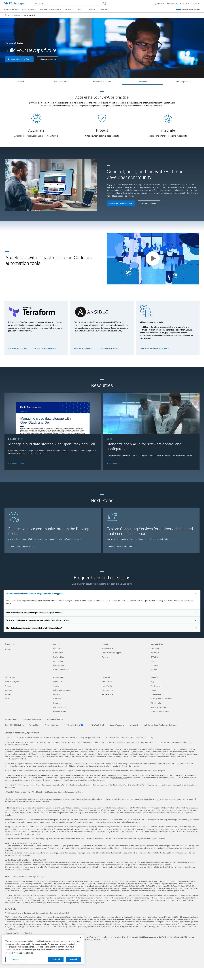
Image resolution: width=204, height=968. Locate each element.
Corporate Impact (59, 707)
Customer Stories (59, 711)
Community (155, 648)
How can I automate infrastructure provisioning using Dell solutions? (34, 613)
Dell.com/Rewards (96, 939)
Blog (152, 682)
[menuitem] (29, 9)
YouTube (154, 670)
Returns (105, 657)
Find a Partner (107, 682)
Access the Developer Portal (19, 59)
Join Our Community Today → (23, 546)
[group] (36, 328)
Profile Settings (58, 657)
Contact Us (155, 653)
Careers (56, 686)
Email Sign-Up (156, 694)
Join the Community (47, 59)
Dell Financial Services (55, 719)
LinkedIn (154, 661)
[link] (172, 3)
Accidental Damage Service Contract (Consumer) (61, 766)
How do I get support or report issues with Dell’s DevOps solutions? (34, 628)
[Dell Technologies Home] (14, 3)
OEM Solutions (107, 690)
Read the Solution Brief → (19, 348)
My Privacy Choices (71, 725)
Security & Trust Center (159, 707)
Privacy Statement (51, 725)
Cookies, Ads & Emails (96, 725)
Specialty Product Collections (161, 699)
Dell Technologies (11, 719)
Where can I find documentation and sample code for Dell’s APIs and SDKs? (37, 620)
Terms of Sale (34, 725)
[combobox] (69, 3)
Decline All (56, 959)
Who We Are (57, 682)
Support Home (107, 648)
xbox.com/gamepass (24, 801)
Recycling (56, 703)
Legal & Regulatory (117, 725)
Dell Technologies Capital (62, 690)
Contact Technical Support (111, 653)
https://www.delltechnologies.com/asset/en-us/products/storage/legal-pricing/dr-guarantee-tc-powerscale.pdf (140, 785)
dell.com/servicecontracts (17, 759)
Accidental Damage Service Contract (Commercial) (120, 766)
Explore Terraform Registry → (46, 348)
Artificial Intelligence (12, 682)
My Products (58, 661)
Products (8, 686)
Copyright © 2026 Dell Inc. (14, 725)
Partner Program (108, 694)
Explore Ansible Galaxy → (110, 348)
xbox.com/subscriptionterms (94, 799)
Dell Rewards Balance (61, 670)
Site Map (8, 649)
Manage (16, 959)
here (11, 815)
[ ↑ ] (28, 759)
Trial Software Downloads (160, 711)
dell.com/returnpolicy (145, 737)
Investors (56, 694)
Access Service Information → (121, 546)
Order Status (58, 653)
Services (8, 694)
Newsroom (57, 699)
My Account (57, 648)
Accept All (73, 959)
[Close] (80, 937)
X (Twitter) (154, 657)
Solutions (8, 690)
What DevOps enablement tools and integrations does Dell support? (34, 593)
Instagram (154, 665)
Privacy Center (156, 703)
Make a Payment (59, 665)
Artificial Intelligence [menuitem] (11, 9)
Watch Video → (113, 463)
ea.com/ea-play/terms (41, 801)
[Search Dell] (103, 3)
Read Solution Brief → (17, 463)
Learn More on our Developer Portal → (155, 348)
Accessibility (134, 725)
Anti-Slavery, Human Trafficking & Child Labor (160, 725)
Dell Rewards (155, 686)
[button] (160, 3)
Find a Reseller (107, 686)
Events (153, 690)
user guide (55, 775)
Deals (7, 699)
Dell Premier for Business (191, 9)
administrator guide (109, 775)
